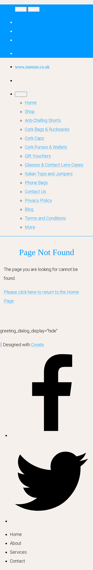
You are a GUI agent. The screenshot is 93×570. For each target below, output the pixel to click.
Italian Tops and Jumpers (49, 173)
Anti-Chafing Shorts (43, 120)
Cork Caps (34, 138)
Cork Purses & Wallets (46, 147)
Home (31, 102)
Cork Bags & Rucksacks (47, 129)
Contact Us (35, 191)
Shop (30, 111)
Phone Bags (36, 182)
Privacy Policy (38, 200)
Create (37, 344)
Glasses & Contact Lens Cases (54, 164)
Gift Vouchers (38, 156)
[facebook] (51, 435)
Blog (29, 209)
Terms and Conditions (45, 218)
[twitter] (51, 521)
